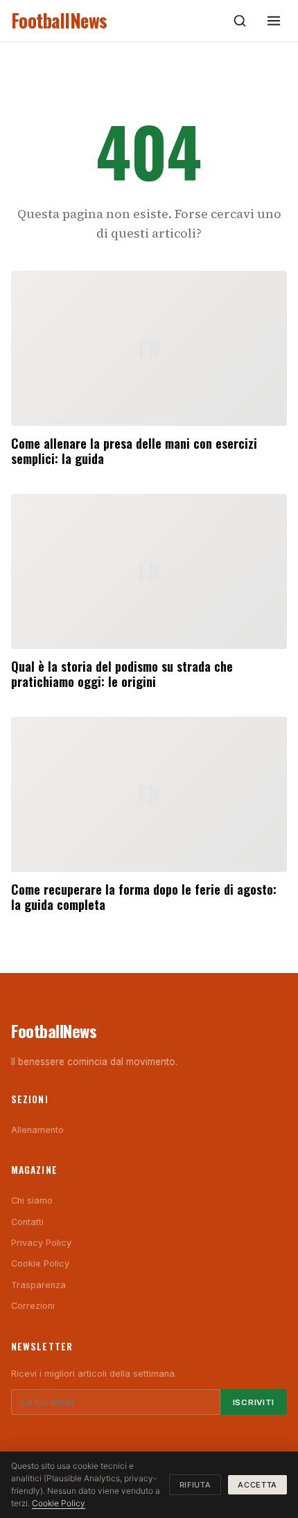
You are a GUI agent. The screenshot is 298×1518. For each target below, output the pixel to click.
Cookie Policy (40, 1263)
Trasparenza (38, 1285)
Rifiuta (195, 1485)
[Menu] (274, 21)
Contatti (27, 1222)
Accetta (257, 1485)
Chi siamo (32, 1200)
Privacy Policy (41, 1243)
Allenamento (37, 1130)
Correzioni (33, 1306)
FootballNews (59, 20)
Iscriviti (253, 1402)
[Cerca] (239, 20)
